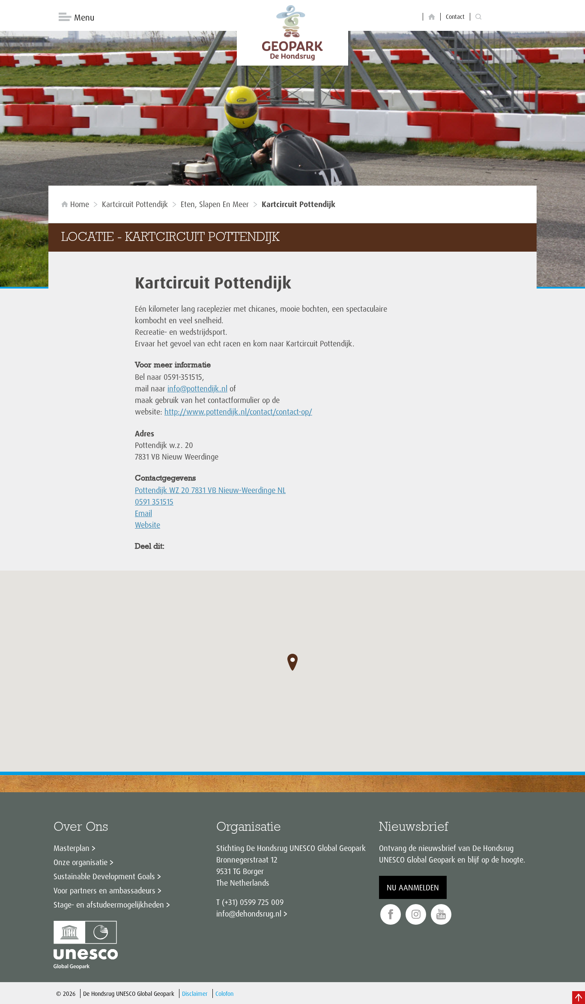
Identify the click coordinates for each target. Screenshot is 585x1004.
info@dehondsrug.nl (248, 913)
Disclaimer (195, 993)
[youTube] (441, 914)
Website (147, 524)
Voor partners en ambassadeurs (104, 890)
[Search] (478, 17)
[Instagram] (416, 914)
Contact (455, 16)
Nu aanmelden (413, 887)
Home (79, 204)
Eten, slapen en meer (215, 204)
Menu (84, 17)
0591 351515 (154, 501)
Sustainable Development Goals (104, 876)
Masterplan (72, 848)
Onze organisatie (80, 862)
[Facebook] (390, 914)
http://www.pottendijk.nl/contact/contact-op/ (238, 411)
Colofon (224, 993)
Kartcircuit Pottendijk (135, 204)
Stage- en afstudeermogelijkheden (109, 904)
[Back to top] (578, 997)
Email (143, 513)
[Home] (431, 17)
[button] (292, 662)
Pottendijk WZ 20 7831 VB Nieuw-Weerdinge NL (210, 490)
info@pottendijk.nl (197, 388)
